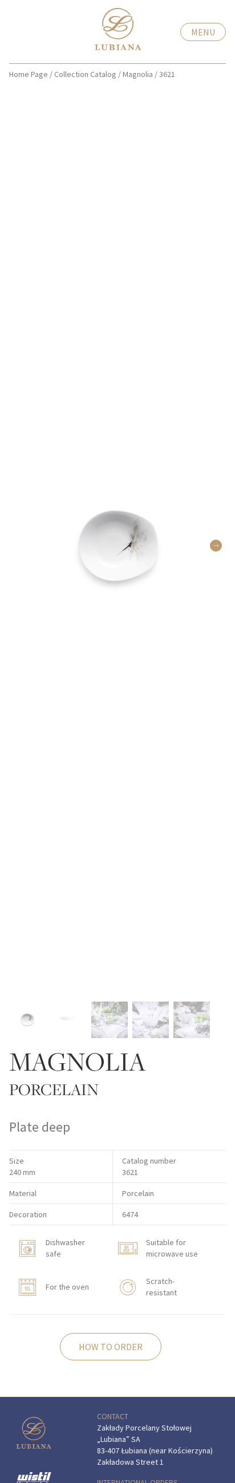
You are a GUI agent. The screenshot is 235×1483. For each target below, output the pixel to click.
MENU (203, 32)
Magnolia (138, 74)
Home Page (28, 74)
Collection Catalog (85, 74)
